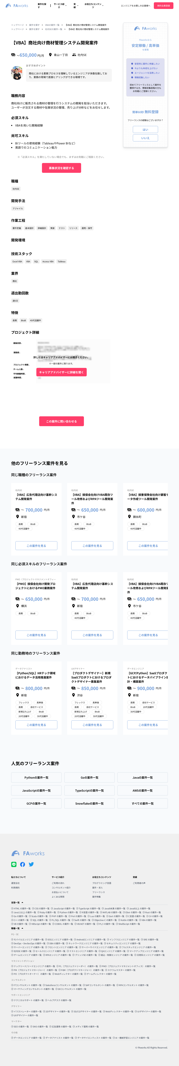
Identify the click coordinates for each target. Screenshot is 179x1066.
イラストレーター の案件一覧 (28, 1011)
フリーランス (98, 892)
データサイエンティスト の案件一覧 (94, 1037)
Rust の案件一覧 (153, 912)
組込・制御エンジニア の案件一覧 (117, 954)
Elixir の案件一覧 (133, 912)
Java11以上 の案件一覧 (25, 912)
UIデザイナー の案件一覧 (149, 1011)
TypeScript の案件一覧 (89, 908)
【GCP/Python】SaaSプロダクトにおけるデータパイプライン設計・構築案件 (148, 677)
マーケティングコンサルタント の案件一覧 (34, 988)
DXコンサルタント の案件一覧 (72, 988)
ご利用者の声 (139, 882)
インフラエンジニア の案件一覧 (124, 939)
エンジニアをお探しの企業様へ (135, 5)
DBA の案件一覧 (57, 943)
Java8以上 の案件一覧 (139, 908)
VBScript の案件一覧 (41, 923)
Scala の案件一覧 (39, 916)
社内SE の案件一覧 (22, 951)
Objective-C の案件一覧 (105, 919)
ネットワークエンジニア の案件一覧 (86, 943)
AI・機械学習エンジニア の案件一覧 (132, 1037)
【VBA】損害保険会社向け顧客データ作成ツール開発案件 (148, 496)
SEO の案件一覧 (21, 1026)
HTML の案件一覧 (22, 908)
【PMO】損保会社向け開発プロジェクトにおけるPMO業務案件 (35, 586)
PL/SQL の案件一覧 (61, 919)
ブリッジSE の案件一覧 (86, 954)
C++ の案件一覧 (21, 919)
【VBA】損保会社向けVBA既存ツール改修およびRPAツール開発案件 (92, 498)
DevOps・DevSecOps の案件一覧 (29, 943)
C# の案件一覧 (156, 916)
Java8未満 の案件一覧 (114, 908)
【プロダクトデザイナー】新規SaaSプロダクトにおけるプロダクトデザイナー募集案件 (91, 677)
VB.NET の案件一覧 (86, 923)
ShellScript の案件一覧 (129, 923)
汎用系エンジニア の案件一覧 (151, 954)
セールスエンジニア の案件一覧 (50, 951)
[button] (89, 902)
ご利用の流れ (58, 882)
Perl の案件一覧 (78, 916)
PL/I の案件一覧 (106, 923)
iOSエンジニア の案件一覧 (60, 939)
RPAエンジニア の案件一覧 (58, 954)
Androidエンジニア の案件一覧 (91, 939)
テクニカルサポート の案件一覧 (29, 1000)
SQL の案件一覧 (40, 919)
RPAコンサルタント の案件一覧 (134, 985)
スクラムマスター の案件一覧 (121, 969)
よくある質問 (58, 896)
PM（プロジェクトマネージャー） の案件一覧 (35, 969)
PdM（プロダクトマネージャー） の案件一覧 (82, 969)
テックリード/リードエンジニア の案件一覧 (34, 966)
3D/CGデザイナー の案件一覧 (88, 1011)
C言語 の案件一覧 (136, 916)
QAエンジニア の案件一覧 (113, 951)
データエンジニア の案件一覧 (28, 1037)
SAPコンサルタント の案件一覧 (100, 985)
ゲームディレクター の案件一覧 (101, 973)
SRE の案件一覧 (151, 939)
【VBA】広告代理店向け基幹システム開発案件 (36, 496)
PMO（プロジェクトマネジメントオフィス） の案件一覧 (128, 966)
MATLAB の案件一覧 (112, 912)
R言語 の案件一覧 (90, 912)
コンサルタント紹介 (61, 887)
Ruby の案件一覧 (48, 912)
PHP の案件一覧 (59, 916)
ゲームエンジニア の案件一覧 (28, 954)
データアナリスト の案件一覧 (59, 1037)
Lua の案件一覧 (97, 916)
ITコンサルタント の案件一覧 (27, 985)
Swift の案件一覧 (82, 919)
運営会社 (15, 882)
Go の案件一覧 (20, 916)
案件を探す (34, 24)
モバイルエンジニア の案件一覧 (29, 939)
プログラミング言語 (101, 882)
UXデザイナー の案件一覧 (26, 1015)
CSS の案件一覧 (42, 908)
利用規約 (15, 887)
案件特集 (96, 896)
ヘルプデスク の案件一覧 (59, 1000)
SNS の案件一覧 (40, 1026)
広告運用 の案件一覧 (61, 1026)
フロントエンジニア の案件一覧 (63, 947)
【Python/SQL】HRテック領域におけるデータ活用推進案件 (35, 675)
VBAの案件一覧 (52, 24)
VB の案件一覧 (20, 923)
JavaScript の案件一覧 (64, 908)
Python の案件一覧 (69, 912)
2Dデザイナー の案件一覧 (58, 1011)
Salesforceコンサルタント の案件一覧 (63, 985)
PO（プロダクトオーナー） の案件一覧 (32, 973)
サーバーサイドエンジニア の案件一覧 (100, 947)
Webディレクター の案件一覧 (69, 973)
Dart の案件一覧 (116, 916)
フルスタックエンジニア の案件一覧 (139, 947)
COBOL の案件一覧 (64, 923)
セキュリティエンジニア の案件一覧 (124, 943)
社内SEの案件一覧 (53, 29)
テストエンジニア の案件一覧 (83, 951)
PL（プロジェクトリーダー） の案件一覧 (78, 966)
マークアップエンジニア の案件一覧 (147, 951)
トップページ (17, 24)
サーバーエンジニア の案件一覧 (29, 947)
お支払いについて (60, 892)
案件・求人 (97, 887)
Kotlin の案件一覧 (129, 919)
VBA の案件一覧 (149, 919)
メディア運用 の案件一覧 (87, 1026)
